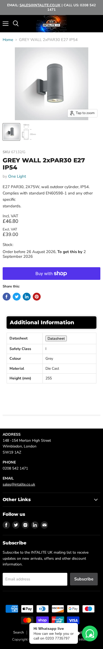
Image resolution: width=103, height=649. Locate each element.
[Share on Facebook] (7, 297)
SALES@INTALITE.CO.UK (40, 5)
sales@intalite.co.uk (19, 484)
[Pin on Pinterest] (37, 297)
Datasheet (56, 338)
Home (8, 40)
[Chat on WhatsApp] (90, 633)
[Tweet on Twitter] (17, 297)
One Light (17, 176)
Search (18, 632)
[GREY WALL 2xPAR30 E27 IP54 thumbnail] (11, 131)
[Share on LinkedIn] (27, 297)
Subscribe (83, 579)
